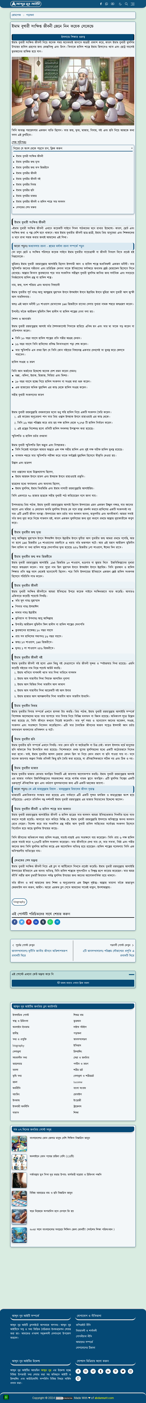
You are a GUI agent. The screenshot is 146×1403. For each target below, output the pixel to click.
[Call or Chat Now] (6, 1397)
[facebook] (101, 4)
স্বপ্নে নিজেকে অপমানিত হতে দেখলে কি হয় (52, 1211)
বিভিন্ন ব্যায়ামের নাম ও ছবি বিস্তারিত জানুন (51, 1193)
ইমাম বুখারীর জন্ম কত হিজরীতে (32, 168)
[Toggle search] (126, 4)
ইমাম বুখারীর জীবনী (26, 173)
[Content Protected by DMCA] (64, 1398)
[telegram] (93, 1371)
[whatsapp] (107, 4)
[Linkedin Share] (36, 922)
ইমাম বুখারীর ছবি (25, 190)
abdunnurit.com (104, 1398)
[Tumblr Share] (43, 922)
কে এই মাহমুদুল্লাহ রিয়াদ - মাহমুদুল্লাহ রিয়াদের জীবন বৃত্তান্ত (61, 789)
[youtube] (113, 4)
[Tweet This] (22, 922)
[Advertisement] (73, 1276)
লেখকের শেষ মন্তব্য (26, 207)
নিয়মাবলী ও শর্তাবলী (86, 1331)
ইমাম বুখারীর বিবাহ (26, 185)
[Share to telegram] (57, 922)
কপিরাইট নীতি (83, 1325)
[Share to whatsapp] (50, 922)
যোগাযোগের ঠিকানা (85, 1348)
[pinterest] (116, 1371)
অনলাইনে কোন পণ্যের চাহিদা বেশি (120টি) (52, 1156)
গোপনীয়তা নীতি (84, 1336)
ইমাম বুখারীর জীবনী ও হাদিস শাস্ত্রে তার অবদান (40, 202)
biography (19, 902)
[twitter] (123, 1371)
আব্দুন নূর (46, 1370)
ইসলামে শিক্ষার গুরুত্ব (73, 37)
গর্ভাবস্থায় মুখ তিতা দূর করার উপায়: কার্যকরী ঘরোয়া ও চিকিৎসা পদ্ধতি (65, 1175)
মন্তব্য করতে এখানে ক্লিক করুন (75, 983)
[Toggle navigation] (133, 4)
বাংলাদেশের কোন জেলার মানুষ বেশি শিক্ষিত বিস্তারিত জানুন (60, 1138)
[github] (78, 1379)
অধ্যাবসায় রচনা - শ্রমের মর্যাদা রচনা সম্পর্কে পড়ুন (56, 246)
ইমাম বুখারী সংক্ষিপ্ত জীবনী (29, 156)
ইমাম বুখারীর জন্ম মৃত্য (27, 162)
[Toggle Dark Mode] (120, 4)
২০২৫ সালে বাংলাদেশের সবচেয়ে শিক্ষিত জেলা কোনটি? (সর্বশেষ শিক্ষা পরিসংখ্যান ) (72, 1230)
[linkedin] (108, 1371)
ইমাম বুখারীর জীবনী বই (28, 179)
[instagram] (130, 1371)
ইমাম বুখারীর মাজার (26, 196)
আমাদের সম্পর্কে (84, 1342)
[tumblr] (101, 1371)
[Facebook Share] (14, 922)
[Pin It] (29, 922)
